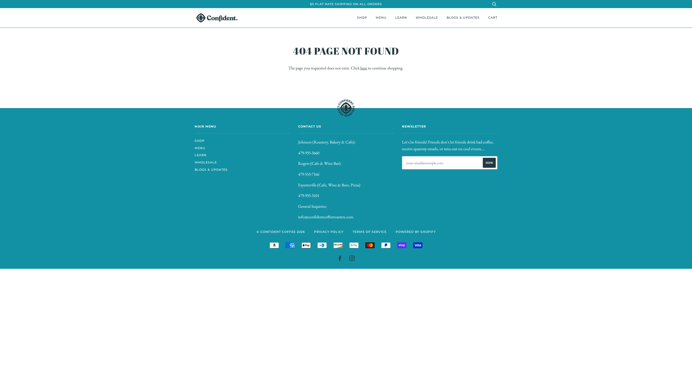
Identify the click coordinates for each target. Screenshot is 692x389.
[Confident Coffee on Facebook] (340, 259)
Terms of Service (370, 232)
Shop (362, 17)
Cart (492, 17)
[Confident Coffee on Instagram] (352, 259)
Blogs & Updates (463, 17)
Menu (381, 17)
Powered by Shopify (416, 232)
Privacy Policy (329, 232)
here (363, 68)
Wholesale (427, 17)
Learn (401, 17)
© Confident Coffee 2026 (281, 232)
